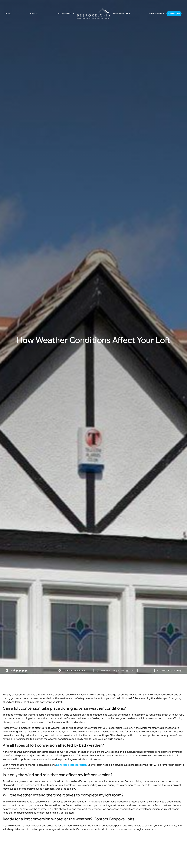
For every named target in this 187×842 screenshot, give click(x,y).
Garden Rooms (155, 13)
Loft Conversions (64, 13)
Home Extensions (120, 13)
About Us (34, 13)
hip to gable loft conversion (71, 764)
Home (8, 13)
